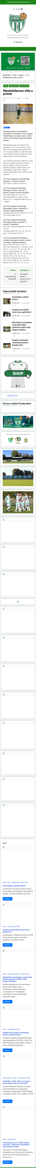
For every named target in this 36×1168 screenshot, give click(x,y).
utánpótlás (24, 86)
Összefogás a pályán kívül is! (14, 886)
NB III (18, 926)
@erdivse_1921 (12, 395)
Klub (8, 882)
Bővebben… (7, 899)
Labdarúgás (14, 86)
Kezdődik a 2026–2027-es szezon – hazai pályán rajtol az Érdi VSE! (17, 1082)
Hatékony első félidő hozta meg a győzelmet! (16, 931)
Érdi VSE (8, 98)
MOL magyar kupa (23, 974)
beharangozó (7, 1078)
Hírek (6, 86)
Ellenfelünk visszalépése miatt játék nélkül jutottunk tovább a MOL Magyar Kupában (17, 979)
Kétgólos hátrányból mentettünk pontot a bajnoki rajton (18, 2)
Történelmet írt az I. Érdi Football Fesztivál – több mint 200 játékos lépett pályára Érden (16, 1145)
